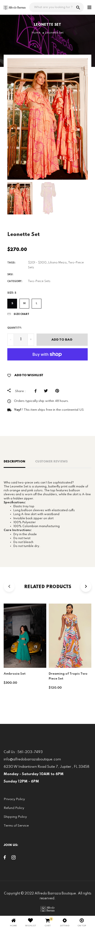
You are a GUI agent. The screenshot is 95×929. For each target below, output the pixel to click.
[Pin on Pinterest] (58, 391)
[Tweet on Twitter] (47, 391)
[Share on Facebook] (37, 391)
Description (14, 461)
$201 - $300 (37, 262)
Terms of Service (16, 825)
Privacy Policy (14, 799)
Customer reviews (51, 461)
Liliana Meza (57, 262)
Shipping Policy (15, 816)
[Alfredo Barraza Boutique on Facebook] (5, 858)
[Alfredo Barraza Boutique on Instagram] (13, 858)
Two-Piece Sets (39, 281)
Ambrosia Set (15, 673)
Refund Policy (14, 808)
